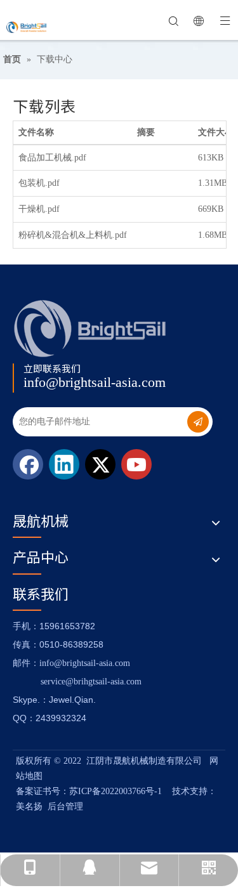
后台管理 (65, 806)
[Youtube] (136, 464)
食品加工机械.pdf (52, 157)
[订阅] (198, 422)
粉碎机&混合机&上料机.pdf (72, 235)
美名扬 (29, 806)
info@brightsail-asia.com (94, 382)
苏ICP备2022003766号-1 (115, 791)
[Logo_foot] (90, 328)
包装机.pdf (39, 183)
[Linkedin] (64, 464)
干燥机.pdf (39, 209)
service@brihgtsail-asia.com (91, 681)
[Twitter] (100, 464)
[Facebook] (28, 464)
